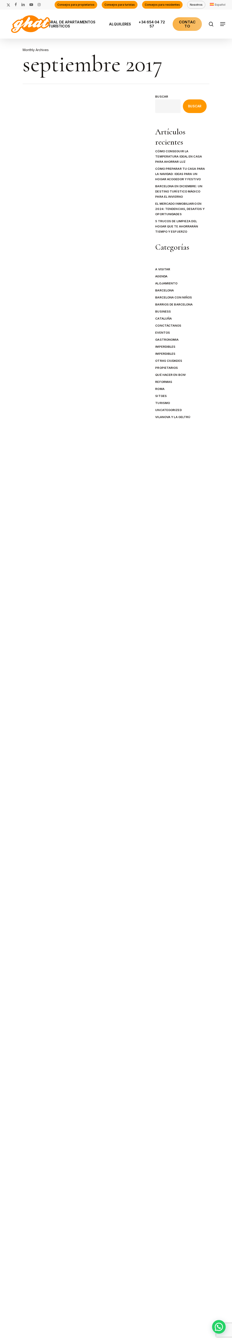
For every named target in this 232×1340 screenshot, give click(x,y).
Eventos (162, 332)
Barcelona (53, 734)
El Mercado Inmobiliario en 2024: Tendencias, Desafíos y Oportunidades (180, 209)
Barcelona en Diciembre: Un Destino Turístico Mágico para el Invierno (178, 191)
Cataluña (163, 318)
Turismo (162, 403)
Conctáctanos (168, 325)
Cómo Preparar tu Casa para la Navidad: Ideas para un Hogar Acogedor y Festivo (180, 174)
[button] (223, 24)
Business (163, 311)
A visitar (162, 269)
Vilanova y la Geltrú (172, 417)
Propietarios (166, 367)
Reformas (163, 382)
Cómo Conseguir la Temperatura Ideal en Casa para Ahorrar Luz (178, 156)
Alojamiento (166, 283)
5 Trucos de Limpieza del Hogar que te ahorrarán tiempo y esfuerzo (176, 226)
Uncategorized (168, 410)
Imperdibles (165, 346)
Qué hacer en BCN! (170, 375)
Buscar (161, 96)
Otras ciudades (168, 360)
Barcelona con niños (173, 297)
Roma (159, 389)
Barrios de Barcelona (174, 304)
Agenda (35, 734)
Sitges (161, 396)
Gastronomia (167, 339)
